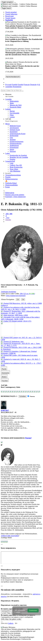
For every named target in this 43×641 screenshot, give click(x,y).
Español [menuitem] (20, 84)
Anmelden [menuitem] (9, 87)
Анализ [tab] (8, 220)
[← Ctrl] (16, 321)
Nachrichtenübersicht (13, 77)
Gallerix (10, 623)
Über (12, 635)
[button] (11, 12)
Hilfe (3, 635)
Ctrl (18, 299)
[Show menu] (15, 2)
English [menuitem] (14, 84)
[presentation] (23, 222)
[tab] (8, 214)
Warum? (28, 438)
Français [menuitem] (27, 84)
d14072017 (5, 410)
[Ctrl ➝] (21, 339)
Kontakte (17, 635)
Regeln (15, 637)
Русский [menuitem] (8, 84)
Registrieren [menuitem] (17, 87)
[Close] (2, 544)
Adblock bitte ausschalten (10, 536)
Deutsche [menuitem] (33, 84)
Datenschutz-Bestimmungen (11, 639)
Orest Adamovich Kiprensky (16, 296)
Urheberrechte (26, 639)
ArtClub (11, 120)
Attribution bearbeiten (8, 292)
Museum (9, 95)
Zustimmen (33, 610)
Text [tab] (7, 218)
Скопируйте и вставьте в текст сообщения (17, 617)
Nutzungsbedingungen (26, 637)
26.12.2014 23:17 (7, 412)
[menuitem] (38, 84)
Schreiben (22, 396)
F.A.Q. (7, 635)
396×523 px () (27, 294)
